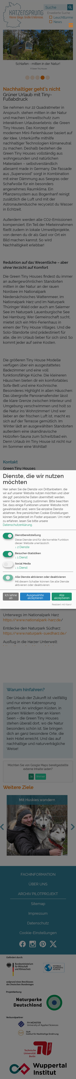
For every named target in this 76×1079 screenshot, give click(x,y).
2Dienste (22, 547)
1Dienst (21, 557)
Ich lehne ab (11, 597)
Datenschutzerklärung (17, 524)
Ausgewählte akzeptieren (35, 597)
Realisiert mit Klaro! (62, 604)
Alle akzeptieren (62, 597)
